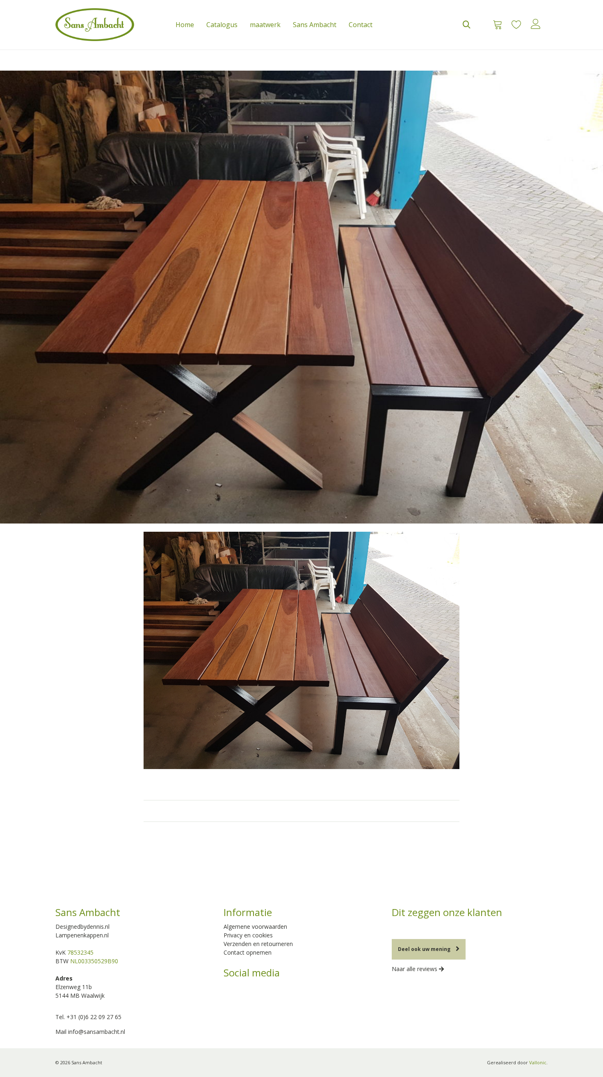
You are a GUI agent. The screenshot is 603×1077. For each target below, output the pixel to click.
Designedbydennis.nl (82, 926)
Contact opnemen (248, 952)
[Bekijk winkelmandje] (495, 24)
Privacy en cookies (248, 935)
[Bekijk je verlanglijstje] (516, 24)
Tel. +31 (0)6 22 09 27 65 (88, 1017)
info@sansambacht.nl (96, 1032)
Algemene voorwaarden (255, 926)
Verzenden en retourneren (258, 944)
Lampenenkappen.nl (82, 935)
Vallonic (537, 1062)
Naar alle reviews (415, 969)
